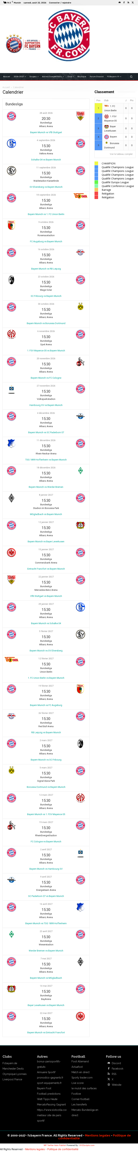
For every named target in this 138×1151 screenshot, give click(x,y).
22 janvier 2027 (46, 577)
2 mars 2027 (46, 740)
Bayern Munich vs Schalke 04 (46, 623)
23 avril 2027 (46, 931)
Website (116, 1085)
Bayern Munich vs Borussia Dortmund (46, 323)
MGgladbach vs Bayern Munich (46, 514)
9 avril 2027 (46, 877)
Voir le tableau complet (121, 154)
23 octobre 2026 (46, 276)
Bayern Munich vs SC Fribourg (46, 759)
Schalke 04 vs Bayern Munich (46, 159)
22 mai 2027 (46, 1013)
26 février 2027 (46, 713)
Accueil (6, 87)
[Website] (108, 1084)
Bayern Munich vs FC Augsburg (46, 705)
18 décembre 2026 (46, 467)
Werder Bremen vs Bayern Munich (46, 950)
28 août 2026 (46, 113)
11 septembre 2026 (46, 167)
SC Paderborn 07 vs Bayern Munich (46, 896)
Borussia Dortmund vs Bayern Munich (46, 787)
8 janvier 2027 (46, 495)
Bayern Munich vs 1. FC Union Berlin (46, 214)
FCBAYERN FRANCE (16, 23)
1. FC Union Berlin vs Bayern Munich (46, 678)
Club (106, 100)
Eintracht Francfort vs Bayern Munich (46, 568)
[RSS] (128, 3)
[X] (132, 3)
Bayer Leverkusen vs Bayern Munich (46, 1005)
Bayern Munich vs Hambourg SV (46, 868)
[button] (131, 76)
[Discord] (120, 3)
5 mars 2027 (46, 767)
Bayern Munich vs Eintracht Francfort (46, 1032)
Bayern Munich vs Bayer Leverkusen (46, 541)
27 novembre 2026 (46, 386)
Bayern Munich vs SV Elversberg (46, 650)
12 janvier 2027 (46, 522)
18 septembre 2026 (46, 195)
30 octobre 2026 (46, 304)
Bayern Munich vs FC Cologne (46, 377)
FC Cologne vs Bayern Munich (46, 841)
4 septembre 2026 (46, 140)
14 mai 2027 (46, 986)
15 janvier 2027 (46, 549)
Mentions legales (97, 1135)
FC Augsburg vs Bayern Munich (46, 241)
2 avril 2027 (46, 849)
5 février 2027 (46, 631)
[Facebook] (124, 3)
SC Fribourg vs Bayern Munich (46, 296)
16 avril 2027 (46, 904)
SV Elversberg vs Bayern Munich (46, 187)
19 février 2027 (46, 686)
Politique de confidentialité (62, 1149)
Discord (116, 1063)
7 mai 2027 (46, 958)
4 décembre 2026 (46, 413)
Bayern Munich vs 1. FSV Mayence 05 (46, 814)
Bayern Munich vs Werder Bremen (46, 487)
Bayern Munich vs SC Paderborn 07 (46, 432)
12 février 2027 (46, 658)
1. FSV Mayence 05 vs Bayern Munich (46, 350)
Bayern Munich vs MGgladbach (46, 978)
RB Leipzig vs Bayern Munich (46, 732)
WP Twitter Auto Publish (55, 1145)
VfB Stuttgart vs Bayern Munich (46, 596)
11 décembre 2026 (46, 440)
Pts (132, 100)
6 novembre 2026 (46, 331)
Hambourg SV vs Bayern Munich (46, 405)
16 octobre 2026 (46, 249)
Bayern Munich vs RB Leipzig (46, 268)
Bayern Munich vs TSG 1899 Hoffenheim (46, 923)
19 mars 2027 (46, 822)
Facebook (117, 1068)
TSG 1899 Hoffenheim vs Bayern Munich (46, 459)
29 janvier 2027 (46, 604)
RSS (114, 1074)
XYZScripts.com (87, 1145)
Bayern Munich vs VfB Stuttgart (46, 132)
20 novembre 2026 (46, 358)
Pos (98, 100)
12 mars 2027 (46, 795)
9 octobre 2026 (46, 222)
